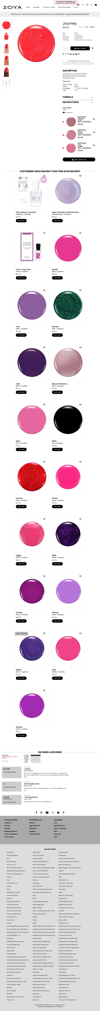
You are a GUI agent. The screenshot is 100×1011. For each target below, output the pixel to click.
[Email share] (76, 54)
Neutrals (9, 877)
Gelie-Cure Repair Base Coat (67, 932)
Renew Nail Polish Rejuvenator (42, 892)
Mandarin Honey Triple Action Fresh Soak (70, 929)
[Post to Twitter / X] (66, 54)
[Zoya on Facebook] (36, 812)
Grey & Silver (11, 920)
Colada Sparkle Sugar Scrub (15, 941)
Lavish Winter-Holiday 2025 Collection (44, 867)
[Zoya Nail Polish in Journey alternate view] (6, 36)
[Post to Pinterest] (68, 54)
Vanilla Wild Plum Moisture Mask (43, 963)
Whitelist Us (33, 828)
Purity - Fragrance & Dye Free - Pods (44, 910)
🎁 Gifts (35, 917)
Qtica (56, 831)
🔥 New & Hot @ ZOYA (65, 935)
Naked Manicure (59, 825)
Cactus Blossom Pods (39, 913)
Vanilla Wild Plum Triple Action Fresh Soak (44, 926)
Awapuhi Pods (63, 898)
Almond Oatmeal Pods (13, 901)
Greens (61, 892)
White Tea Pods (37, 907)
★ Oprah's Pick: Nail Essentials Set (69, 947)
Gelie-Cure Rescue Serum (66, 917)
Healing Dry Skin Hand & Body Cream (44, 935)
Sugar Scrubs (11, 950)
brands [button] (36, 7)
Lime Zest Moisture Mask (66, 963)
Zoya (55, 823)
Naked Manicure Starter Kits (15, 996)
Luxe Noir (61, 910)
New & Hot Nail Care (65, 864)
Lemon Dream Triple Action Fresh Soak (44, 932)
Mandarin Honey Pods (65, 904)
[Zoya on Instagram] (41, 812)
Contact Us (8, 823)
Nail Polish (66, 81)
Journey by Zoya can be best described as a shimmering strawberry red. (75, 76)
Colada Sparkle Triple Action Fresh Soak (18, 926)
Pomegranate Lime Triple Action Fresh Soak (44, 929)
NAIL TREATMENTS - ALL (14, 935)
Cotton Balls (62, 972)
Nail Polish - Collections (66, 883)
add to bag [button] (78, 48)
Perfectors (10, 975)
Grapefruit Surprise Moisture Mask (69, 966)
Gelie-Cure (36, 999)
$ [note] (80, 124)
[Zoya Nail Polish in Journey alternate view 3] (6, 60)
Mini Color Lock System (66, 895)
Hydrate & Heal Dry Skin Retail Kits (69, 913)
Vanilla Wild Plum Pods (66, 901)
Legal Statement (34, 825)
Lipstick (61, 870)
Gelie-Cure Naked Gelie (66, 950)
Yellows (9, 898)
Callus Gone (10, 999)
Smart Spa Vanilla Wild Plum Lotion (69, 978)
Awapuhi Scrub (11, 953)
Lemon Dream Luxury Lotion (41, 981)
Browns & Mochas (12, 895)
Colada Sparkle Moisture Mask (16, 963)
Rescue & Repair (37, 858)
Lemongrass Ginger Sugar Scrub (16, 956)
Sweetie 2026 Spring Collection (16, 870)
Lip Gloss (35, 880)
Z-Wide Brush (37, 938)
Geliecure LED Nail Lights (40, 975)
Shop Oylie (10, 938)
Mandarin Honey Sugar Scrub (41, 941)
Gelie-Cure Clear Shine (39, 960)
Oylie (55, 837)
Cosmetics (36, 993)
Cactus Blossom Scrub (39, 953)
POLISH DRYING (63, 852)
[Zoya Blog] (58, 812)
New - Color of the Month (40, 870)
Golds (34, 898)
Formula (68, 97)
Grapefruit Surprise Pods (14, 907)
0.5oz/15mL (72, 35)
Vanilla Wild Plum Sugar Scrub (68, 938)
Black (34, 895)
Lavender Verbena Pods (14, 913)
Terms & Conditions (10, 834)
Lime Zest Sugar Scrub (13, 944)
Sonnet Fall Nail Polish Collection (69, 861)
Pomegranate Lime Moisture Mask (43, 966)
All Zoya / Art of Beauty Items (67, 999)
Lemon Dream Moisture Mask (15, 969)
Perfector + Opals (38, 969)
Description (70, 71)
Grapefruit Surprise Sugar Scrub (68, 944)
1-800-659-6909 (34, 834)
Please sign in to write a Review (10, 757)
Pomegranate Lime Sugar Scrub (68, 941)
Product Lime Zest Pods (14, 910)
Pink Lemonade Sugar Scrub (41, 877)
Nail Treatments (63, 987)
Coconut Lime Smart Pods (40, 874)
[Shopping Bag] (96, 4)
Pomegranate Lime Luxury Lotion (43, 978)
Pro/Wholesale (64, 7)
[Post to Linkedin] (73, 54)
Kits (8, 858)
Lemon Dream (11, 947)
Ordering (7, 828)
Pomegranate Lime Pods (66, 907)
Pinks (60, 877)
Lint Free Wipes (11, 990)
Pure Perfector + (63, 969)
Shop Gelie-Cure (12, 917)
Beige (34, 923)
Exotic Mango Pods (38, 904)
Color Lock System (38, 855)
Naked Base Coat (64, 984)
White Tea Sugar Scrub (39, 947)
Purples (9, 886)
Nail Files (9, 987)
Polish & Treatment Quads (67, 858)
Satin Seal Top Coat (64, 990)
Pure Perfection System (14, 972)
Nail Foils (9, 993)
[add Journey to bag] (92, 48)
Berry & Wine (63, 920)
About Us (32, 823)
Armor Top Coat (37, 886)
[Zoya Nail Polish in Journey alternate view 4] (6, 71)
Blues (8, 889)
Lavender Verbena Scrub (66, 956)
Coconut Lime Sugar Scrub (15, 874)
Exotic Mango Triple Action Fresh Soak (70, 926)
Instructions (71, 102)
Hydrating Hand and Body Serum (43, 950)
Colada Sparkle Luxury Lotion (67, 981)
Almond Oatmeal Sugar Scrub (42, 956)
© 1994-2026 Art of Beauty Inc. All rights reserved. (50, 1005)
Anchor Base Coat (12, 883)
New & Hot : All (11, 864)
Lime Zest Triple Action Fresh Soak (17, 929)
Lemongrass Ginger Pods (40, 901)
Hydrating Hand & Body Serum (68, 960)
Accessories (62, 855)
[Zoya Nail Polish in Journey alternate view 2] (6, 48)
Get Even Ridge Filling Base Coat (42, 889)
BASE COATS (36, 852)
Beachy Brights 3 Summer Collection (70, 867)
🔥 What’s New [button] (49, 7)
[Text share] (79, 54)
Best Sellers (62, 889)
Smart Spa (57, 834)
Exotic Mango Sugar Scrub (40, 944)
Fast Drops (36, 883)
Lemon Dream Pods (12, 904)
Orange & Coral (63, 923)
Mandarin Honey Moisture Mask (16, 966)
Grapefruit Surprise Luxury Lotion (17, 981)
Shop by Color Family (13, 892)
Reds (8, 880)
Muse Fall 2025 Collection (14, 867)
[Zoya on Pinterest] (63, 812)
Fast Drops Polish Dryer (66, 886)
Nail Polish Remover (39, 987)
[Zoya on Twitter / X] (52, 812)
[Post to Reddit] (71, 54)
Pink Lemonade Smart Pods (67, 874)
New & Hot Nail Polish (39, 864)
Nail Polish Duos (12, 861)
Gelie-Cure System (60, 828)
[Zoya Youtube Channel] (47, 812)
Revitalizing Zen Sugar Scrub (67, 953)
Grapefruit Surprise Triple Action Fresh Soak (18, 932)
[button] (12, 7)
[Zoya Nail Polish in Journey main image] (6, 25)
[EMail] (76, 54)
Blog (76, 7)
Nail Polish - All (63, 880)
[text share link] (79, 54)
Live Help (7, 825)
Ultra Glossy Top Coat (39, 984)
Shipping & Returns (10, 831)
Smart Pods (62, 993)
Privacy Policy (9, 837)
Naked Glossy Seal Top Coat (41, 990)
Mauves (9, 923)
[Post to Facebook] (63, 54)
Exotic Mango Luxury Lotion (67, 975)
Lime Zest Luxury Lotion (14, 978)
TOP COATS (10, 852)
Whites (35, 920)
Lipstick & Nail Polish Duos (41, 861)
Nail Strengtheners (12, 855)
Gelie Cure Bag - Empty (14, 984)
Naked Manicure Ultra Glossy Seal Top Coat (18, 960)
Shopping (32, 831)
